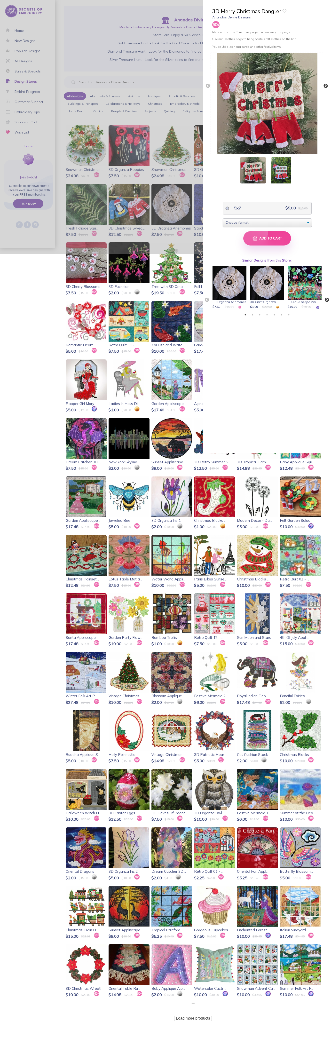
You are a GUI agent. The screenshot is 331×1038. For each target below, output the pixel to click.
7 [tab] (288, 314)
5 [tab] (274, 314)
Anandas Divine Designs (231, 17)
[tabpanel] (230, 287)
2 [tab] (252, 314)
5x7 (237, 208)
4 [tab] (267, 314)
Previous (207, 86)
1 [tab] (245, 314)
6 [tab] (281, 314)
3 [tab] (259, 314)
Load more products (193, 1018)
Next (325, 86)
